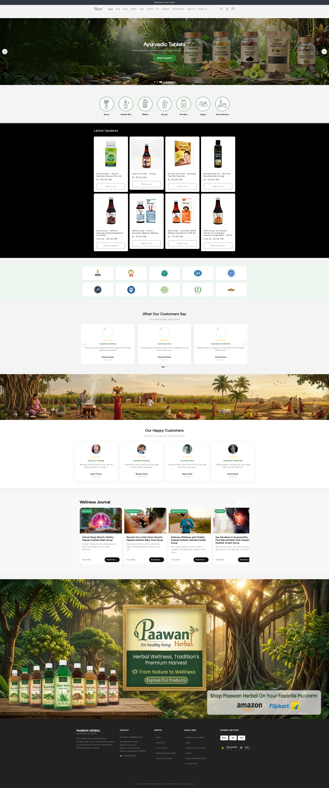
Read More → (112, 560)
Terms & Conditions (164, 758)
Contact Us (160, 742)
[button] (221, 9)
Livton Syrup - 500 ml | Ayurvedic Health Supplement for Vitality (109, 233)
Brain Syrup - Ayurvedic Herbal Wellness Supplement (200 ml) (182, 232)
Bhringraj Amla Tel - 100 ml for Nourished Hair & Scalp (217, 175)
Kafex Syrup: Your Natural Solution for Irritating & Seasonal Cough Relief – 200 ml (218, 233)
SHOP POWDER (164, 58)
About (158, 737)
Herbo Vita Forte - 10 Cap (144, 174)
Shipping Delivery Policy (166, 753)
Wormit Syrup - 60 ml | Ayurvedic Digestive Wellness (145, 232)
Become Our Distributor (195, 748)
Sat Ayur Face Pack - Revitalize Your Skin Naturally (182, 175)
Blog (188, 742)
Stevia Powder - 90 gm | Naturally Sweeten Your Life (109, 175)
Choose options (111, 245)
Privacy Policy (161, 748)
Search (189, 753)
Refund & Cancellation (195, 737)
